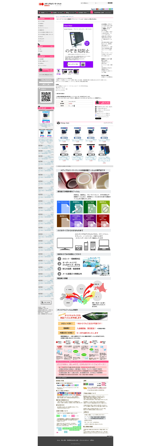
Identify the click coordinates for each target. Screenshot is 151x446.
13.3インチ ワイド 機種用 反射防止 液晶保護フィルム (64, 140)
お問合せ (82, 12)
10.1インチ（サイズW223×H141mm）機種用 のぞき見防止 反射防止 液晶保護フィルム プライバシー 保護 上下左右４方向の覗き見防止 (104, 159)
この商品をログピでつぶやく (103, 116)
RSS (45, 302)
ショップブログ (69, 12)
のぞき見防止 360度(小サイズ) (46, 32)
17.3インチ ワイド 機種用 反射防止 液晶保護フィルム (91, 140)
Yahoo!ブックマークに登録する (103, 113)
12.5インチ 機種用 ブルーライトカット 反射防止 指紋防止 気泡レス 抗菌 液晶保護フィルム (46, 157)
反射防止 (41, 23)
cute (40, 48)
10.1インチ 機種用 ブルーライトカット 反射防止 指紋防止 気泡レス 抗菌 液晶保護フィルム (46, 147)
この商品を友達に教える (102, 108)
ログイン (95, 6)
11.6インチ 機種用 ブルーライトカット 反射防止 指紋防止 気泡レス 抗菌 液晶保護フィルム (46, 152)
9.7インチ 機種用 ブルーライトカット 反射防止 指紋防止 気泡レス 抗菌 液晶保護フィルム (49, 139)
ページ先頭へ (109, 436)
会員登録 (101, 6)
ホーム (44, 12)
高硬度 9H (42, 30)
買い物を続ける (100, 111)
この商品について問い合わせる (103, 110)
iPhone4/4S (42, 38)
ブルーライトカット (44, 27)
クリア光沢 (42, 21)
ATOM (48, 302)
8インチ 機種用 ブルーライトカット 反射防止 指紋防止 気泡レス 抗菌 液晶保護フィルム (42, 139)
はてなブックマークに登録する (103, 115)
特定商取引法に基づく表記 (72, 440)
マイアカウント (109, 6)
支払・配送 (63, 440)
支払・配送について (56, 12)
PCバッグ (42, 41)
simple (41, 51)
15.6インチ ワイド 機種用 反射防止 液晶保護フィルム (77, 140)
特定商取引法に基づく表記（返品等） (105, 106)
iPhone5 (41, 36)
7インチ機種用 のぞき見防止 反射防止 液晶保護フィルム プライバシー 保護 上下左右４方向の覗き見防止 (91, 158)
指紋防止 (41, 25)
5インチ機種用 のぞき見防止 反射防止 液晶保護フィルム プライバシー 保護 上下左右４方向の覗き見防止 (64, 158)
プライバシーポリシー (84, 440)
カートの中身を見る (46, 70)
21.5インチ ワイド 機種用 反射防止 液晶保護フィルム (104, 140)
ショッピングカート (100, 12)
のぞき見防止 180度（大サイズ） (47, 34)
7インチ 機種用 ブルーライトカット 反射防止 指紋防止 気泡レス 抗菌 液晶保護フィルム (46, 125)
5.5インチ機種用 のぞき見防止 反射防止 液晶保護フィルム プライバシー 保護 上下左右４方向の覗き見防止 (77, 158)
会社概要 (41, 59)
